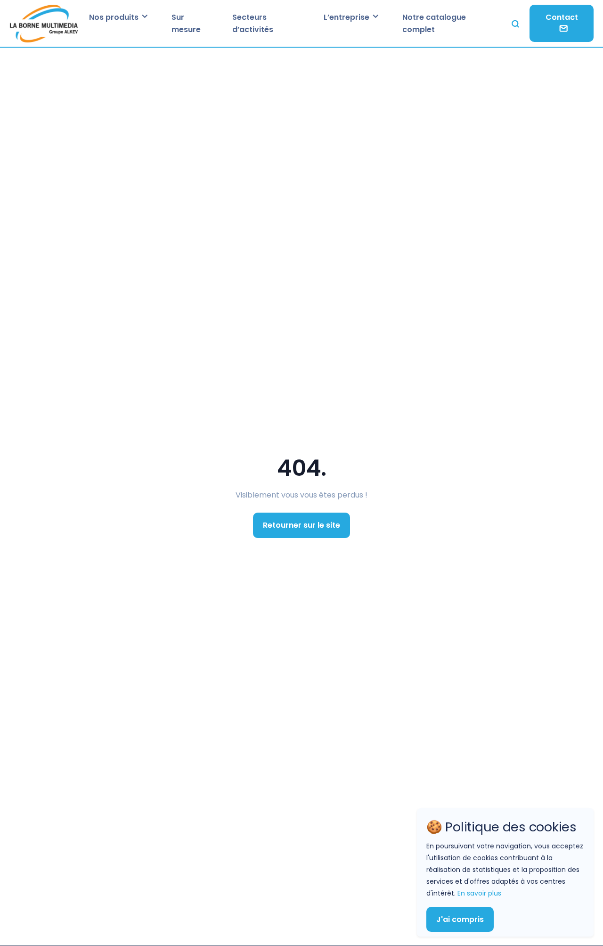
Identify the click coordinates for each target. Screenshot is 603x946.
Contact (562, 17)
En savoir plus (479, 892)
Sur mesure (186, 23)
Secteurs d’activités (252, 23)
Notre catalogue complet (434, 23)
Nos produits (114, 17)
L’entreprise (347, 17)
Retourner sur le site (301, 525)
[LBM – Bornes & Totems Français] (43, 23)
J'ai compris (460, 918)
